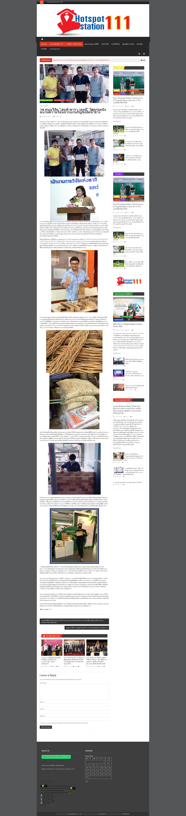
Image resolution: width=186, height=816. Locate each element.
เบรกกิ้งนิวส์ (115, 44)
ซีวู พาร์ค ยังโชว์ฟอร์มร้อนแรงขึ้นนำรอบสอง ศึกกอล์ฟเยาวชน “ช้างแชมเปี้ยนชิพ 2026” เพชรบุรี (81, 60)
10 (87, 768)
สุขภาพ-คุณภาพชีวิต (92, 44)
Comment (43, 683)
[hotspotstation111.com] (93, 22)
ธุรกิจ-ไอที (105, 44)
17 (87, 771)
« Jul (86, 781)
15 (106, 768)
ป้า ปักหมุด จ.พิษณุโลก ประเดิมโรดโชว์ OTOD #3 (127, 482)
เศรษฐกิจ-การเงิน (128, 44)
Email (42, 709)
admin (54, 666)
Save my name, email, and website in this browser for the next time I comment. (64, 723)
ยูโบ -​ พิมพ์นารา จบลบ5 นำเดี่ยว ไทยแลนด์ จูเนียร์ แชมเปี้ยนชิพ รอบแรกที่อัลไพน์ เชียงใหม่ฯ (134, 264)
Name (42, 702)
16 (109, 768)
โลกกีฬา (44, 49)
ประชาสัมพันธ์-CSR (56, 44)
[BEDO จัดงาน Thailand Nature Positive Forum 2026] (128, 309)
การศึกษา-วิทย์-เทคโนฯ (74, 44)
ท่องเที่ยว (140, 44)
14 (102, 768)
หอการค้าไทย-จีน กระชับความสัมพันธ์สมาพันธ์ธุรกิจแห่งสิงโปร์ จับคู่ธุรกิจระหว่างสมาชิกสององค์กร (74, 661)
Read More (116, 121)
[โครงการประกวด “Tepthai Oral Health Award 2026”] (118, 387)
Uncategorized (55, 49)
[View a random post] (144, 54)
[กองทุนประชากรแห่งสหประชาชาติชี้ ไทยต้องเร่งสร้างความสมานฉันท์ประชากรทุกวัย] (118, 373)
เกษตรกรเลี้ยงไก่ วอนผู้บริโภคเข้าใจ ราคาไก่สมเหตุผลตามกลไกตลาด (86, 627)
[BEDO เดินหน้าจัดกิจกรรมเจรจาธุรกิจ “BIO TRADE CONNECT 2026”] (118, 361)
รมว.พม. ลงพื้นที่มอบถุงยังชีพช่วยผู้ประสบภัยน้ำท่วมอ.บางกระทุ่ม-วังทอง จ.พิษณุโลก (51, 661)
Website (42, 716)
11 (91, 768)
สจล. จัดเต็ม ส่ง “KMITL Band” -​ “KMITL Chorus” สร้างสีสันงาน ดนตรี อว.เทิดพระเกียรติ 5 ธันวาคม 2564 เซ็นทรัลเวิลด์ (96, 661)
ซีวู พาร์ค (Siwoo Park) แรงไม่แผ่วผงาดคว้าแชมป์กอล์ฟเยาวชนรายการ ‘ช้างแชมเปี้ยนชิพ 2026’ (128, 100)
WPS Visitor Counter (50, 805)
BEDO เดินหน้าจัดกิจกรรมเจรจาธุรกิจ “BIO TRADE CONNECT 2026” (134, 361)
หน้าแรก (44, 44)
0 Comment (58, 116)
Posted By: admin (46, 116)
